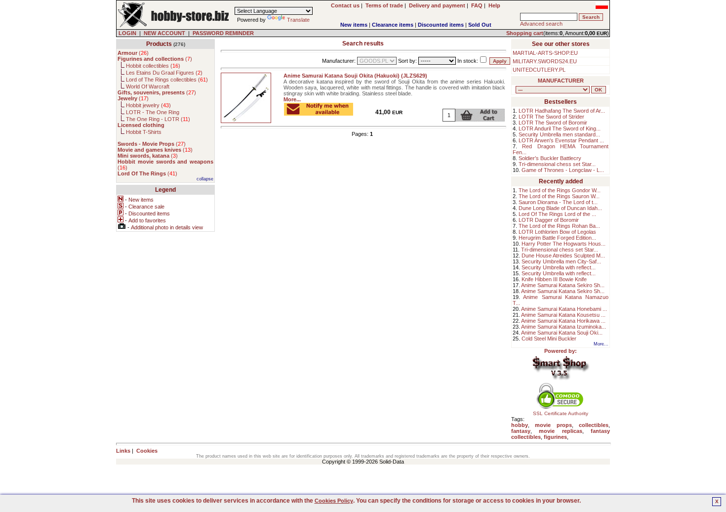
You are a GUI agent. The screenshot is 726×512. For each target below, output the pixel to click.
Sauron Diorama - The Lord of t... (558, 202)
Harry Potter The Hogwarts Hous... (563, 244)
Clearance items (392, 25)
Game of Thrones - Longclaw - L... (563, 170)
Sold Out (479, 25)
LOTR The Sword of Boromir (553, 123)
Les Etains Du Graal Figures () (164, 73)
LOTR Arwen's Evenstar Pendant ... (561, 140)
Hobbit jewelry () (148, 105)
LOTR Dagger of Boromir (549, 220)
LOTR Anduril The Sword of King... (560, 128)
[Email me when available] (318, 113)
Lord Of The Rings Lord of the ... (557, 214)
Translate (298, 20)
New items (353, 25)
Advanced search (541, 24)
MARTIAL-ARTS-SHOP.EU (545, 53)
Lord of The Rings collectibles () (167, 80)
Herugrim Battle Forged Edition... (557, 238)
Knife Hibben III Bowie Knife (554, 279)
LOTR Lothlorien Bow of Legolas (557, 232)
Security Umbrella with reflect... (559, 267)
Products (159, 44)
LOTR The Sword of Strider (551, 117)
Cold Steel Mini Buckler (549, 338)
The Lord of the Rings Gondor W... (560, 190)
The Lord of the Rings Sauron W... (559, 196)
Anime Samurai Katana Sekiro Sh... (563, 285)
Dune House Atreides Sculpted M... (563, 255)
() (133, 53)
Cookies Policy (334, 501)
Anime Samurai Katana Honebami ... (564, 309)
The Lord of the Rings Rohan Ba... (559, 226)
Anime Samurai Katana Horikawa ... (563, 321)
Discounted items (441, 25)
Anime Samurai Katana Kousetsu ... (563, 315)
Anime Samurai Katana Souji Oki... (562, 333)
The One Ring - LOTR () (158, 119)
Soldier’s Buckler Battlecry (550, 158)
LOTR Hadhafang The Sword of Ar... (562, 111)
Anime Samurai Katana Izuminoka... (563, 327)
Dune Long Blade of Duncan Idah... (560, 208)
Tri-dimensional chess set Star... (557, 164)
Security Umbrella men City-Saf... (561, 261)
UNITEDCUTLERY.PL (539, 70)
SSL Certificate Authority (560, 413)
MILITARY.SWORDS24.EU (545, 61)
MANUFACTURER (561, 81)
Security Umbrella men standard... (559, 134)
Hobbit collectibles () (153, 66)
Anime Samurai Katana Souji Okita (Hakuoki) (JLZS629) (355, 76)
